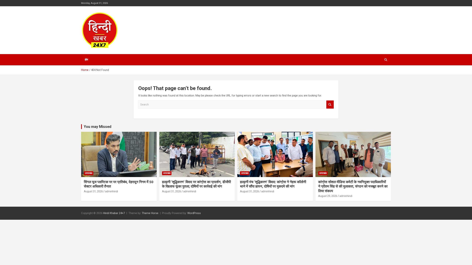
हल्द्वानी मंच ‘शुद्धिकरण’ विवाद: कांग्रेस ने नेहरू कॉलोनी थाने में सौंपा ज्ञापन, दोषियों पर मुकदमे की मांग (273, 184)
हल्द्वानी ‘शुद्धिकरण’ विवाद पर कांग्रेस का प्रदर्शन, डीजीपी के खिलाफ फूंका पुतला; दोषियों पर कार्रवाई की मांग (196, 184)
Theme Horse (150, 213)
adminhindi (111, 191)
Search (330, 104)
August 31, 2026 (93, 191)
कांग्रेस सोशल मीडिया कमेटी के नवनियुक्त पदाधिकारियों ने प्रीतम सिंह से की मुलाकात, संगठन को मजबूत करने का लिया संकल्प (353, 186)
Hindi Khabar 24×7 (114, 213)
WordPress (194, 213)
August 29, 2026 (327, 196)
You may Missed (97, 126)
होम (86, 59)
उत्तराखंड (88, 173)
